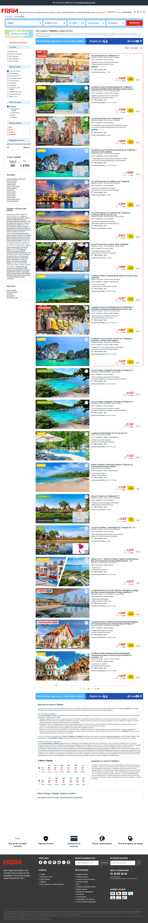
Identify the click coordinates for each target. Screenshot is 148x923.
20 (122, 686)
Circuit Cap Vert (11, 296)
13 (98, 686)
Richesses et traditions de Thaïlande (17, 221)
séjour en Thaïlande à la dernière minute (108, 755)
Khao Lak (59, 797)
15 (105, 686)
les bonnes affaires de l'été (86, 3)
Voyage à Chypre (11, 193)
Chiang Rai (79, 797)
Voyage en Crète (11, 197)
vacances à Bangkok (43, 36)
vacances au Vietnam (112, 736)
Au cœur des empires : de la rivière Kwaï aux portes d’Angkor (17, 261)
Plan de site (80, 894)
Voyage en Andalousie (12, 201)
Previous (39, 69)
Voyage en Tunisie (11, 192)
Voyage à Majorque (12, 181)
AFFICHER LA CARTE (18, 34)
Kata (66, 797)
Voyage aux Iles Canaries (13, 186)
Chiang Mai (73, 797)
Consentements (82, 897)
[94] (14, 134)
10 (87, 686)
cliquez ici (49, 919)
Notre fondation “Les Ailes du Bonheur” (52, 884)
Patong (63, 797)
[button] (18, 842)
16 (108, 686)
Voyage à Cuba (10, 190)
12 (94, 686)
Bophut (44, 797)
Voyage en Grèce (11, 195)
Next (86, 69)
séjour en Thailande (108, 35)
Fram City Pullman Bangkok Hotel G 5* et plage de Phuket (19, 247)
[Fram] (9, 11)
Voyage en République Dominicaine (16, 179)
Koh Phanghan (53, 797)
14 (101, 686)
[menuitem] (25, 12)
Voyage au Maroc (11, 184)
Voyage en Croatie (11, 182)
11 (91, 686)
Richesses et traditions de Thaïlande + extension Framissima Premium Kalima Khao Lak (17, 250)
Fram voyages (8, 16)
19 (119, 686)
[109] (14, 132)
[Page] (40, 862)
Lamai (47, 797)
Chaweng (39, 797)
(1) (19, 43)
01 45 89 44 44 (126, 12)
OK (139, 863)
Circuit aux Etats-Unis (12, 292)
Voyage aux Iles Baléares (13, 199)
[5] (14, 130)
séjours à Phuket (137, 35)
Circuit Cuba (10, 294)
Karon (69, 797)
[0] (141, 12)
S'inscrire (104, 863)
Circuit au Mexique (11, 290)
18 (115, 686)
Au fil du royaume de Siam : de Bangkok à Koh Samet (18, 256)
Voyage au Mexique (12, 188)
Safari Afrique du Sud (12, 297)
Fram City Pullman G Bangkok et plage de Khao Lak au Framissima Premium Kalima (18, 238)
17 (112, 686)
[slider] (8, 144)
